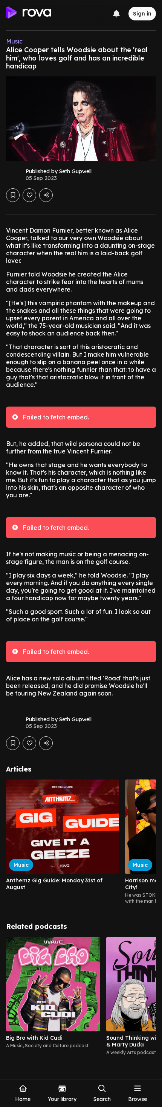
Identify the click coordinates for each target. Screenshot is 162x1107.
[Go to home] (28, 13)
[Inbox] (116, 14)
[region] (81, 841)
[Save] (13, 195)
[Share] (46, 195)
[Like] (29, 195)
